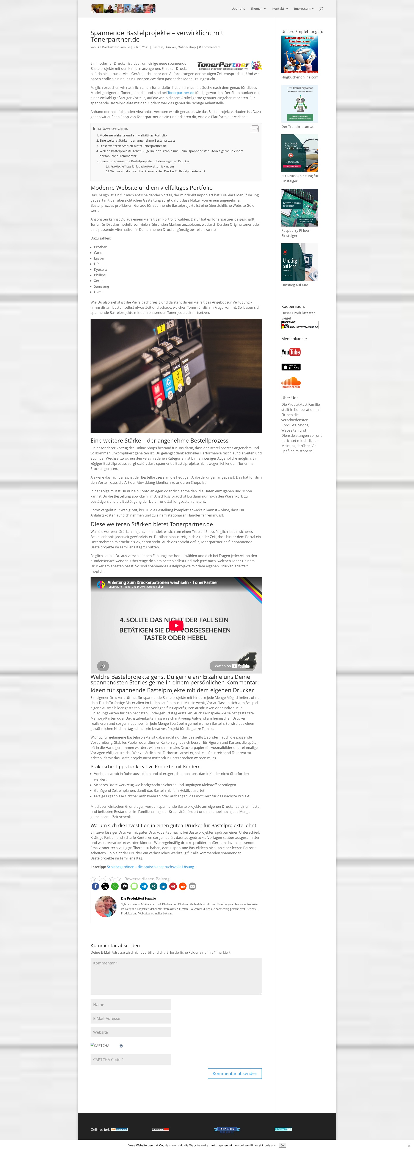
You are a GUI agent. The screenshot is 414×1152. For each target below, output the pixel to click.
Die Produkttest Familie (113, 47)
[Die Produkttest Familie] (119, 1129)
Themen (256, 9)
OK (283, 1145)
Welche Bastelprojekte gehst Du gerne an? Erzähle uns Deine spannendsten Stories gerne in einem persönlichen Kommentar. (171, 153)
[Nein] (408, 1146)
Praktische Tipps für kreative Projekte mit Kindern (142, 166)
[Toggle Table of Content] (252, 129)
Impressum (302, 9)
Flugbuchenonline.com (299, 77)
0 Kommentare (210, 47)
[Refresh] (121, 1045)
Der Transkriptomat (297, 126)
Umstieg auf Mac (295, 285)
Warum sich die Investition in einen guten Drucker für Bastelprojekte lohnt (157, 171)
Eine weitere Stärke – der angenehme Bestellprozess (138, 140)
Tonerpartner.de (181, 92)
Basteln (157, 47)
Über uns (238, 9)
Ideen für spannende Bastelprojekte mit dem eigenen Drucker (145, 161)
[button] (95, 886)
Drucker (170, 47)
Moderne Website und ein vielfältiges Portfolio (133, 135)
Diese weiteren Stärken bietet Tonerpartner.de (133, 146)
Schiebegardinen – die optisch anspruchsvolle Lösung (150, 866)
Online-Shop (187, 47)
